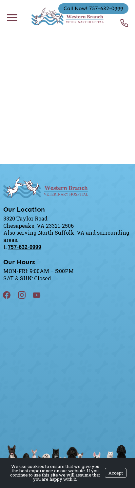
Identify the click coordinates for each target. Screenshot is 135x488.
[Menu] (12, 17)
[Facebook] (10, 295)
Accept (115, 473)
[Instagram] (25, 295)
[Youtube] (40, 295)
